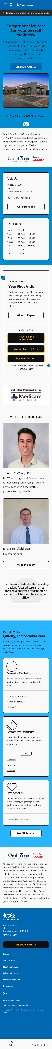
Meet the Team (26, 564)
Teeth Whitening (15, 701)
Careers (36, 1010)
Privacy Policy (8, 1010)
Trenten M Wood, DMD (17, 473)
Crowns (11, 770)
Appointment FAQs (26, 348)
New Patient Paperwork (26, 338)
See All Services (26, 833)
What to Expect (26, 315)
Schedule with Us (26, 66)
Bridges (11, 765)
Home (6, 954)
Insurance (8, 986)
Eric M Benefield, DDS (16, 548)
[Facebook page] (5, 993)
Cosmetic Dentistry (16, 696)
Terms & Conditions (23, 1010)
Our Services (9, 960)
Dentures (11, 759)
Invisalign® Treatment (18, 819)
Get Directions (26, 206)
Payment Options (26, 358)
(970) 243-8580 (23, 198)
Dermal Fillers (13, 707)
